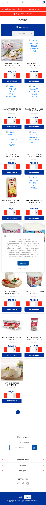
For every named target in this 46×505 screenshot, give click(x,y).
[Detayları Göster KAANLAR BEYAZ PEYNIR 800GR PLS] (12, 324)
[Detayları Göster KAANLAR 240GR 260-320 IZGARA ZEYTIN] (34, 141)
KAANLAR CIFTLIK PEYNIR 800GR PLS (34, 338)
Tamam (23, 263)
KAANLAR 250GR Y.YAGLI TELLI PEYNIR (11, 201)
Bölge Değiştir (35, 9)
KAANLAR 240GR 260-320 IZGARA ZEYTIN (34, 156)
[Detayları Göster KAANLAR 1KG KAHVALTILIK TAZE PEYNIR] (12, 141)
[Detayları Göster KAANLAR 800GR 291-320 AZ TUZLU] (34, 187)
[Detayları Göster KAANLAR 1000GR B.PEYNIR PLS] (34, 50)
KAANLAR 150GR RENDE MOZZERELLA (11, 110)
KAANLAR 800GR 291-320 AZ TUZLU (34, 201)
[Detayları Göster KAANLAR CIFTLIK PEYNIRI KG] (12, 370)
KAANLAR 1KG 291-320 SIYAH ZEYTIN (34, 110)
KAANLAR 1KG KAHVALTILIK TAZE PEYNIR (12, 156)
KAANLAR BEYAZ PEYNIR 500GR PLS (34, 293)
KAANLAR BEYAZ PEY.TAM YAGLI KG (12, 293)
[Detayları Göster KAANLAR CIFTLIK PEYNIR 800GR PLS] (34, 324)
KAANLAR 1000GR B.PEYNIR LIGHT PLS (12, 64)
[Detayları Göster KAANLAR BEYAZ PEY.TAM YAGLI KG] (12, 278)
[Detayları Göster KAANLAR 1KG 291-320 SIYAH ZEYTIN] (34, 95)
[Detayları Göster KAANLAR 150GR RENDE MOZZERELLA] (12, 95)
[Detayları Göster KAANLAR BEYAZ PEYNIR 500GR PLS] (34, 278)
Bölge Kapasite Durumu (23, 14)
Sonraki (28, 412)
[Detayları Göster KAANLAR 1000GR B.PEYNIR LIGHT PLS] (12, 50)
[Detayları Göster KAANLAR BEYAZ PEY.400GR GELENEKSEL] (34, 233)
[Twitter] (18, 483)
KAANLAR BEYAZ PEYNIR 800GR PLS (11, 338)
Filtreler (23, 27)
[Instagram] (27, 483)
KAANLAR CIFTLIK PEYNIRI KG (12, 384)
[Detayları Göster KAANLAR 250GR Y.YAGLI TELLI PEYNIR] (12, 187)
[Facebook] (23, 483)
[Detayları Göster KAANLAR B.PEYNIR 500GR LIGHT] (12, 233)
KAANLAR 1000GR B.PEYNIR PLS (34, 64)
